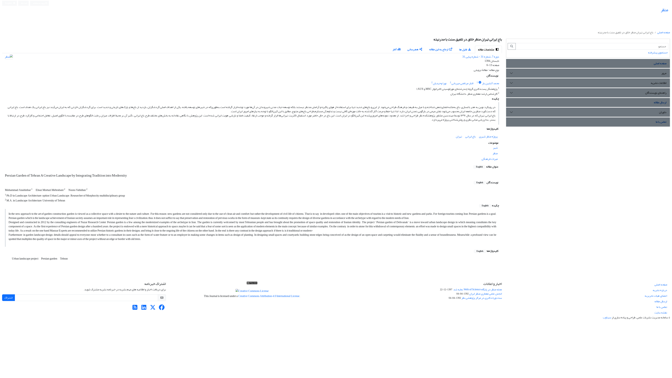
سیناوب (607, 317)
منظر (495, 153)
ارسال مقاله (660, 102)
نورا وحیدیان (440, 83)
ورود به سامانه (39, 3)
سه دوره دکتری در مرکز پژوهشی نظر (481, 297)
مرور (663, 73)
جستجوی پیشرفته (658, 52)
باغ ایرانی (470, 136)
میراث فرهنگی (490, 159)
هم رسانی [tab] (412, 49)
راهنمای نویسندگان (655, 92)
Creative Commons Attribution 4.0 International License (268, 296)
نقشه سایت (660, 312)
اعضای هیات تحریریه (656, 295)
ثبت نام (24, 3)
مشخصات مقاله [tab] (486, 49)
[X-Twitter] (153, 308)
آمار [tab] (395, 49)
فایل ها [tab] (463, 49)
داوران (662, 112)
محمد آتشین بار (490, 83)
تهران (459, 136)
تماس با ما (661, 121)
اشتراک (8, 297)
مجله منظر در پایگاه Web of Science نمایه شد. (477, 289)
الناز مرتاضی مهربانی (462, 83)
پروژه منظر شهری (488, 136)
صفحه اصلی (663, 32)
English (8, 3)
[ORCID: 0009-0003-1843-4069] (480, 82)
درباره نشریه (660, 290)
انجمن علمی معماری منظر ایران (485, 293)
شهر (495, 147)
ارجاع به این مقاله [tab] (438, 49)
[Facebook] (162, 308)
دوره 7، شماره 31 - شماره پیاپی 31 (480, 56)
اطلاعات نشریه (658, 83)
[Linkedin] (144, 308)
